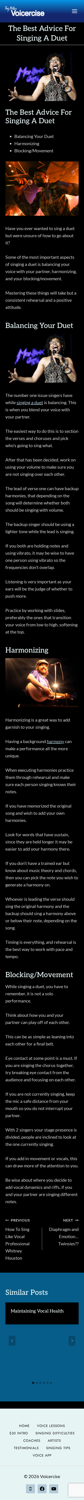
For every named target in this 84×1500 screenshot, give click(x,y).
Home (24, 1425)
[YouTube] (53, 1488)
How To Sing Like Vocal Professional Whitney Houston (17, 1239)
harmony (55, 741)
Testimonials (26, 1448)
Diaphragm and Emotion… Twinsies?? (64, 1232)
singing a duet (30, 402)
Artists (54, 1440)
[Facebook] (42, 1488)
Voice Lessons (51, 1425)
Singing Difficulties (55, 1433)
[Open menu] (74, 11)
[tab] (33, 1383)
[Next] (72, 1341)
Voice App (42, 1455)
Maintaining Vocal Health (37, 1311)
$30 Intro (18, 1433)
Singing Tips (58, 1448)
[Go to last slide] (12, 1341)
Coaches (31, 1440)
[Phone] (30, 1488)
